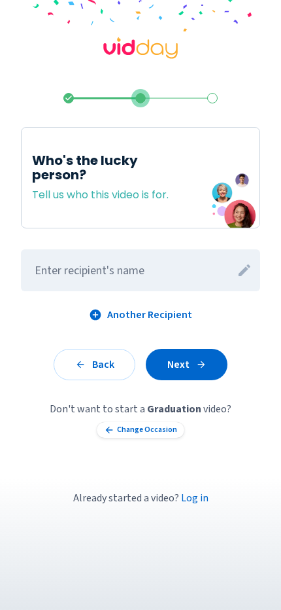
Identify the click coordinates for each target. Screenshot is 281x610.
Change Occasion (147, 429)
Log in (194, 498)
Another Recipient (149, 315)
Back (103, 364)
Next (178, 364)
